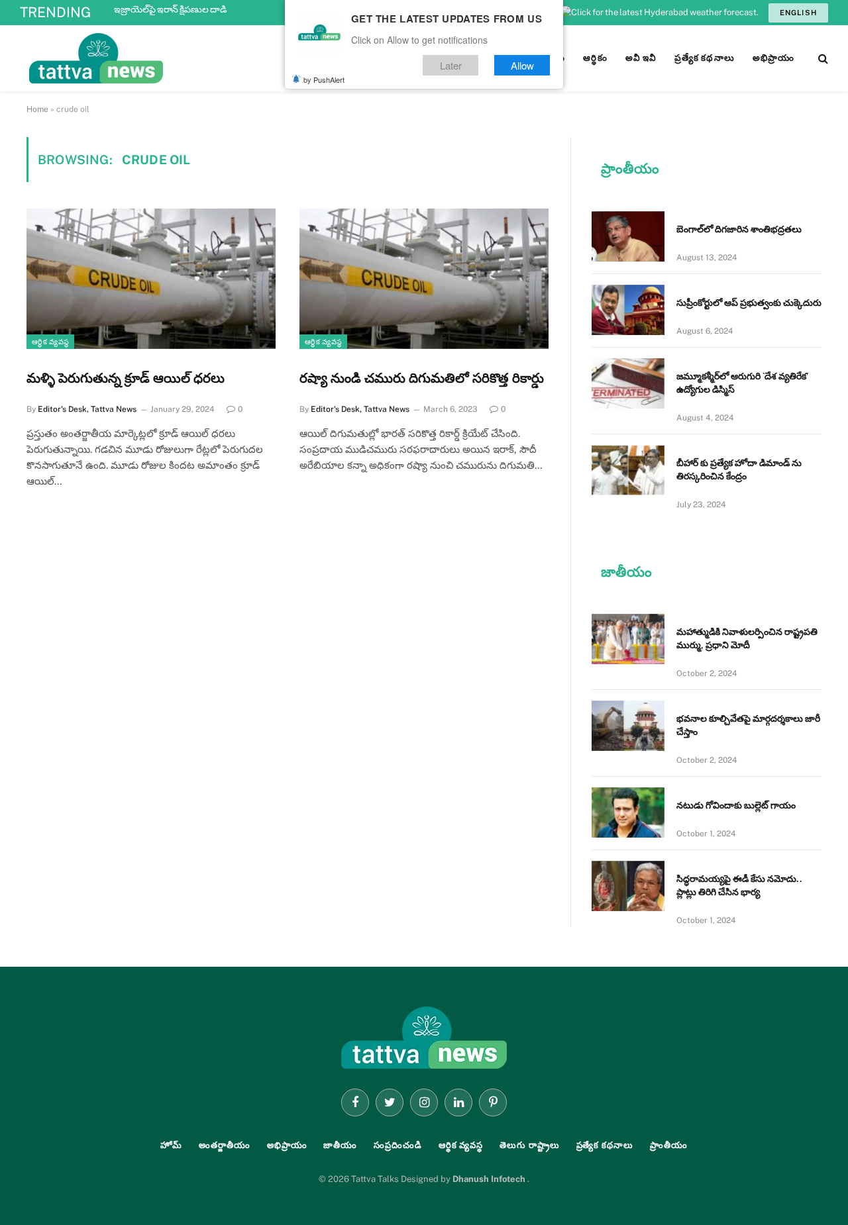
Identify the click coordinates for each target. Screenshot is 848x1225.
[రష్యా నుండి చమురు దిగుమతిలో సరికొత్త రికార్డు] (424, 279)
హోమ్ (171, 1145)
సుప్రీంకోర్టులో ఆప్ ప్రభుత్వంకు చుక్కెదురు (749, 302)
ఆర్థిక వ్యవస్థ (50, 342)
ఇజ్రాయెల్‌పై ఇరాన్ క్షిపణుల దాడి (170, 9)
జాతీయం (340, 1145)
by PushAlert (323, 79)
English (798, 13)
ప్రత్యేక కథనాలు (604, 1145)
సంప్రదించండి (398, 1145)
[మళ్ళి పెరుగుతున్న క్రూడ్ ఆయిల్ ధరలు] (151, 279)
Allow (522, 65)
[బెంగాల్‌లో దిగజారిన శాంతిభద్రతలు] (628, 236)
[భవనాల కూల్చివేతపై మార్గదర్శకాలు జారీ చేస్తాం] (628, 726)
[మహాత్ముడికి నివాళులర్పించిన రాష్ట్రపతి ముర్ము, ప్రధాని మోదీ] (628, 639)
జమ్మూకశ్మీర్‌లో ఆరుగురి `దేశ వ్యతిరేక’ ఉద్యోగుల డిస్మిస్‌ (742, 383)
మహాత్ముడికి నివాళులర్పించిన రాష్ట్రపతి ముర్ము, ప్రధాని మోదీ (747, 638)
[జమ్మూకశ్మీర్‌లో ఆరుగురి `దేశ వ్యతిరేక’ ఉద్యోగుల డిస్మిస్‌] (628, 383)
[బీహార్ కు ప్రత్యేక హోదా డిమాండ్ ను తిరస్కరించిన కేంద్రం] (628, 470)
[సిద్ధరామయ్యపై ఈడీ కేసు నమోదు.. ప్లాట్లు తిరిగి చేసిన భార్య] (628, 886)
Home (37, 109)
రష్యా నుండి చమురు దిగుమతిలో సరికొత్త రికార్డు (421, 378)
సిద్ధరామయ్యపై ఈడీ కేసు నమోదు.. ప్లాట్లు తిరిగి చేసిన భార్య (739, 885)
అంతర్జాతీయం (224, 1145)
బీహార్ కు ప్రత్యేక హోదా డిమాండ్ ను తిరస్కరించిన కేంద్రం (739, 469)
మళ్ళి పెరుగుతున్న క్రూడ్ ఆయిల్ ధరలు (125, 378)
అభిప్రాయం (287, 1145)
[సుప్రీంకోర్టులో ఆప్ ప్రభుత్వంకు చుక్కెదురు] (628, 310)
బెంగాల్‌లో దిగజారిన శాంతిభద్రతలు (739, 229)
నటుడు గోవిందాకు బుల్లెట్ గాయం (736, 805)
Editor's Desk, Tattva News (87, 409)
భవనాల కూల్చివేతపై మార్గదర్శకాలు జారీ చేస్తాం (748, 725)
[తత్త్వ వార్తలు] (185, 58)
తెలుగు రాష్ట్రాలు (529, 1145)
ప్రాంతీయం (669, 1145)
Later (451, 65)
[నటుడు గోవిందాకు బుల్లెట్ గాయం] (628, 812)
